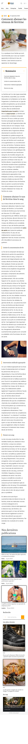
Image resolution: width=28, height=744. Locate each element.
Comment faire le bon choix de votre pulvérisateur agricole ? (11, 580)
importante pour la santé (9, 111)
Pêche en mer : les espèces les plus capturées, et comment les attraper (13, 555)
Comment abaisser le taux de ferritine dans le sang (12, 77)
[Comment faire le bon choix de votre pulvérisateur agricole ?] (14, 569)
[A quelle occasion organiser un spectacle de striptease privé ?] (14, 594)
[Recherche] (21, 3)
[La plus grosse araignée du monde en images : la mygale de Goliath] (14, 672)
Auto (4, 652)
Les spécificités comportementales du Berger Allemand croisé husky (13, 706)
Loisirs (3, 608)
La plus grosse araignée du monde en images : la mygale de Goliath (13, 690)
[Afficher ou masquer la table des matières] (20, 71)
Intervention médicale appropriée (13, 84)
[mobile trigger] (2, 3)
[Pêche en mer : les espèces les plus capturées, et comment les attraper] (14, 544)
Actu (2, 558)
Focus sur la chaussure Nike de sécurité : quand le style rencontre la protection (14, 655)
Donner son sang (8, 88)
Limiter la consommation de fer (12, 81)
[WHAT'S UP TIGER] (10, 3)
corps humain (10, 113)
